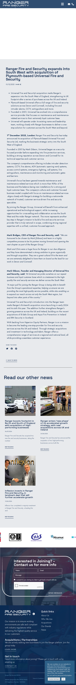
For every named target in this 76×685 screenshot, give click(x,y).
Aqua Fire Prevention (47, 314)
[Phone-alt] (73, 4)
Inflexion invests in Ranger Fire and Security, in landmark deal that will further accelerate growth (19, 494)
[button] (18, 84)
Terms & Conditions (38, 678)
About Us (45, 615)
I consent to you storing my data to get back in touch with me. (36, 580)
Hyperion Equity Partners (36, 322)
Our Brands (46, 626)
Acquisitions (46, 622)
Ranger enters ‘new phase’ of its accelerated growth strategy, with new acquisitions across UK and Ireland (54, 425)
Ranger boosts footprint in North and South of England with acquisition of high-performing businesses (20, 424)
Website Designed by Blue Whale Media (16, 680)
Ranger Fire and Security (47, 135)
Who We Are (46, 619)
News (43, 629)
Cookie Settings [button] (54, 679)
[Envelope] (69, 4)
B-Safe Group (27, 314)
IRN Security (16, 317)
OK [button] (63, 679)
